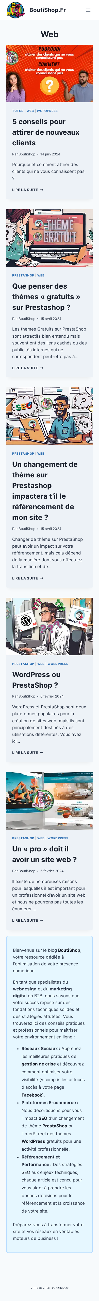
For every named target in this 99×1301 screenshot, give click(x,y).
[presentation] (49, 73)
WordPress (47, 111)
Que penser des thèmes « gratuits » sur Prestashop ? (46, 297)
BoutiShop (27, 154)
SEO (26, 1172)
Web (30, 111)
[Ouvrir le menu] (88, 10)
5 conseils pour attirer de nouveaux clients (45, 132)
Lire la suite (27, 190)
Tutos (18, 111)
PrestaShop (23, 275)
